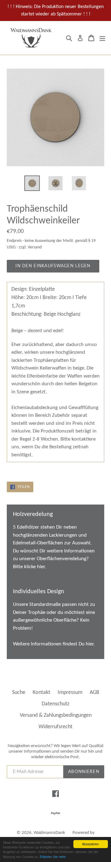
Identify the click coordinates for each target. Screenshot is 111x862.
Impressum (70, 692)
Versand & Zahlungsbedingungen (56, 715)
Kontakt (41, 692)
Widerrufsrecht (55, 727)
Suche (18, 692)
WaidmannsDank (49, 832)
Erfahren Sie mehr (53, 856)
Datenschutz (55, 704)
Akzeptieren (90, 844)
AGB (94, 692)
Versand (35, 247)
